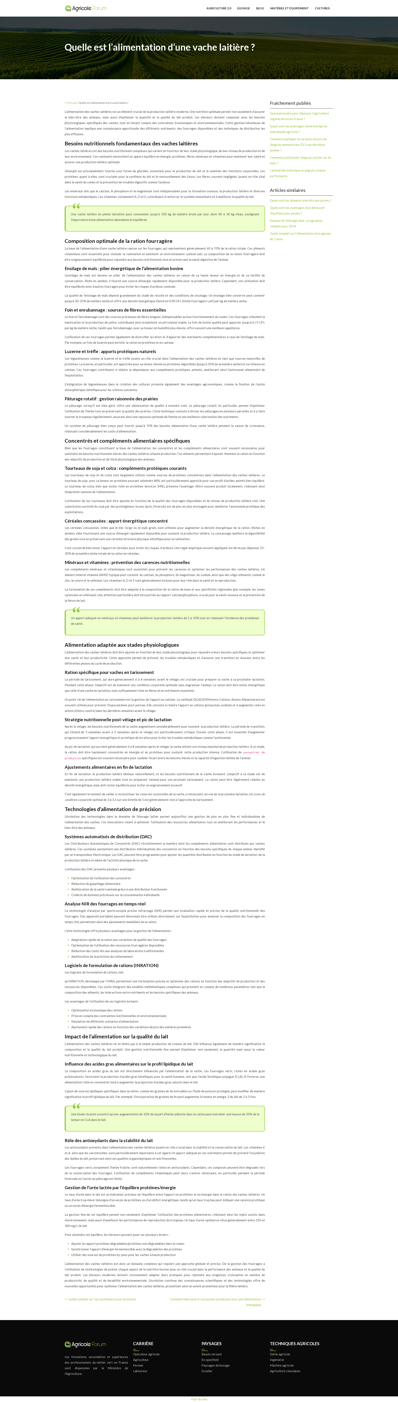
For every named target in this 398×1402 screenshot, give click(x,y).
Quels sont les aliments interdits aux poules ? (300, 200)
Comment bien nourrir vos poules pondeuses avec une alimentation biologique (215, 1302)
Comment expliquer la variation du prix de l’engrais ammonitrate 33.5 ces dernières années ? (298, 144)
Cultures (322, 8)
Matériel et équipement (289, 8)
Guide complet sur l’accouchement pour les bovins (102, 1299)
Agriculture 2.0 (218, 8)
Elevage (243, 8)
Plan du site (199, 1399)
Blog (260, 8)
